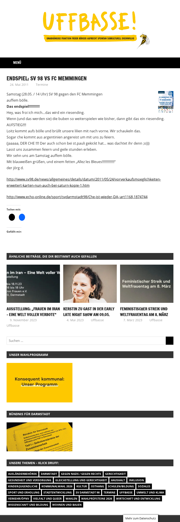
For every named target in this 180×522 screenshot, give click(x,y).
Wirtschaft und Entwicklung (138, 498)
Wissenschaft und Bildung (28, 505)
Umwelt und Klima (150, 492)
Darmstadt (49, 474)
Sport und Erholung (24, 492)
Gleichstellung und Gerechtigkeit (81, 480)
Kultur (81, 486)
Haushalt (118, 480)
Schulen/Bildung (121, 486)
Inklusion (136, 480)
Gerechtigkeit (115, 474)
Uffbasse (13, 325)
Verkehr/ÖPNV (18, 498)
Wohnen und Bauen (67, 505)
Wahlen (71, 498)
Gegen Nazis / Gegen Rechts (81, 474)
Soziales (144, 486)
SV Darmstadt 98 (88, 492)
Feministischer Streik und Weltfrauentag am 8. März (144, 311)
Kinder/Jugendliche (23, 486)
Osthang (97, 486)
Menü (17, 62)
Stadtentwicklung (57, 492)
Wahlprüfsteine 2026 (96, 498)
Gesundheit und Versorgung (29, 480)
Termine (42, 85)
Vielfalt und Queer (47, 498)
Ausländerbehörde (22, 474)
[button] (39, 436)
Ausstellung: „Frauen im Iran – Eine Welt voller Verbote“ (33, 311)
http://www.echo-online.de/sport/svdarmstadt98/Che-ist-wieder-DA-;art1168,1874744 (77, 196)
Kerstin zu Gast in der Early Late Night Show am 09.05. (88, 311)
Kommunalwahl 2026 (56, 486)
